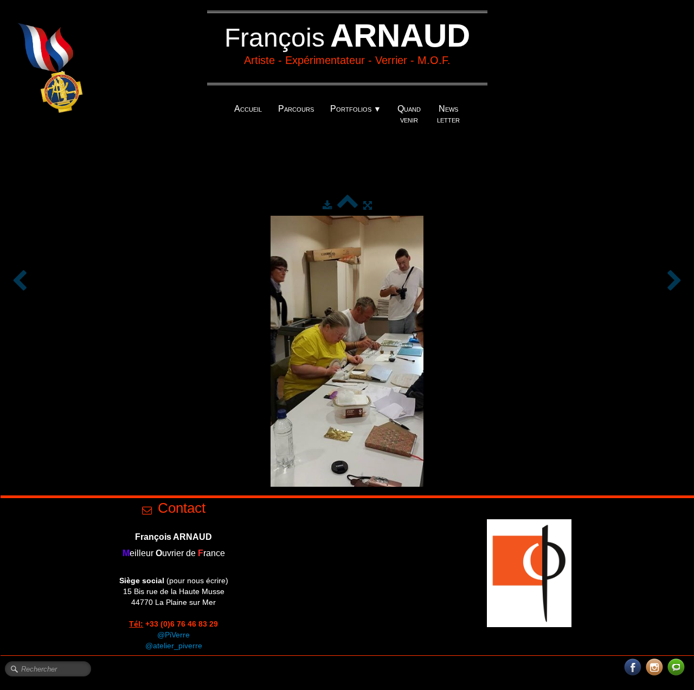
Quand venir (409, 114)
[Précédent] (19, 281)
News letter (448, 114)
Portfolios (355, 108)
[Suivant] (674, 281)
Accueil (248, 108)
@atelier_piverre (173, 645)
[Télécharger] (327, 205)
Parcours (296, 108)
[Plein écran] (367, 205)
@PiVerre (173, 634)
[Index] (347, 205)
